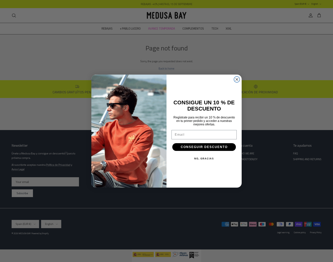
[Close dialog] (237, 79)
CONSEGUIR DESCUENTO (204, 147)
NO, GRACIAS (204, 158)
